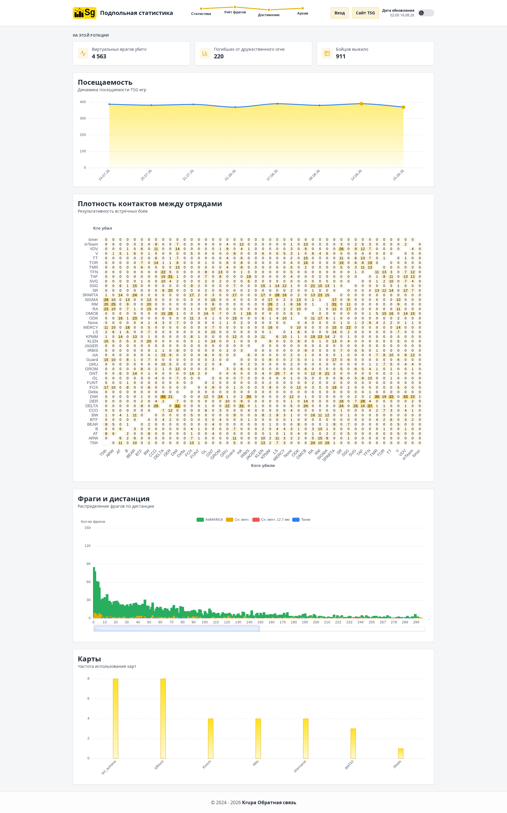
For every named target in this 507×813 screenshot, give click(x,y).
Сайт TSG (365, 13)
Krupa (249, 802)
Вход (339, 13)
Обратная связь (277, 802)
